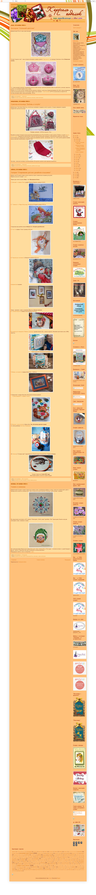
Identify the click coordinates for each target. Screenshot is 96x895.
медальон (25, 861)
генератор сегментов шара (19, 854)
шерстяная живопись (34, 868)
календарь (36, 858)
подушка (19, 863)
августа (77, 157)
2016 (75, 137)
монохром (33, 97)
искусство (30, 858)
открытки (42, 862)
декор (39, 854)
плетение (76, 862)
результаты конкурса (65, 863)
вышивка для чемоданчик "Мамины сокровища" (23, 331)
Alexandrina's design (61, 868)
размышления (53, 863)
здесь (25, 176)
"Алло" (13, 229)
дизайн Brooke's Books (48, 856)
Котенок (14, 454)
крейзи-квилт (80, 858)
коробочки (75, 858)
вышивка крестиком (23, 97)
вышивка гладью (15, 853)
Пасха (54, 862)
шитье (41, 868)
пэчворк (45, 863)
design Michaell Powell (29, 869)
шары (17, 868)
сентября (78, 156)
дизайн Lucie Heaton (47, 857)
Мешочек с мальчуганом (17, 424)
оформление (14, 284)
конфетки (61, 858)
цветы (73, 867)
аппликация (29, 851)
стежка (39, 865)
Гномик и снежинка (18, 487)
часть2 (12, 136)
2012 (75, 177)
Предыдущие (67, 559)
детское (35, 480)
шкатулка (47, 868)
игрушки (23, 858)
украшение (34, 867)
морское (55, 861)
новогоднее (35, 556)
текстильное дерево (58, 865)
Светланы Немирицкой (25, 425)
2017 (75, 135)
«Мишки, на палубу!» (16, 372)
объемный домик (36, 862)
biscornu (67, 868)
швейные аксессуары (36, 165)
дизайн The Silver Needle (74, 857)
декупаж (44, 854)
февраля (78, 168)
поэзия (32, 863)
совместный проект (39, 97)
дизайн (55, 854)
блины (56, 851)
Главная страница (41, 559)
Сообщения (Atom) (22, 562)
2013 (75, 175)
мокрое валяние (38, 861)
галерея (31, 480)
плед (72, 862)
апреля (77, 164)
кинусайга (51, 858)
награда (75, 861)
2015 (75, 172)
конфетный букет (68, 858)
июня (77, 161)
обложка (20, 862)
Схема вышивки (46, 91)
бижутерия (41, 851)
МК (29, 861)
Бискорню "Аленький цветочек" (23, 28)
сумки (47, 865)
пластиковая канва (65, 862)
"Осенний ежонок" (16, 311)
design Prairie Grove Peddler (56, 869)
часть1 (67, 134)
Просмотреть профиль (78, 61)
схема (51, 865)
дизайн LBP (32, 857)
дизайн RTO (54, 857)
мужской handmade (62, 861)
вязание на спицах (75, 853)
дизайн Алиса (60, 854)
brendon (76, 40)
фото (55, 867)
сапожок (77, 863)
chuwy (50, 878)
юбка (51, 868)
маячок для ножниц (17, 861)
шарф (13, 868)
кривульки (29, 97)
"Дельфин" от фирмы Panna (18, 182)
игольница (25, 165)
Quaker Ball (20, 870)
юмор (55, 868)
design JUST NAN (20, 869)
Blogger (58, 878)
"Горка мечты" (46, 59)
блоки (60, 851)
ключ (16, 136)
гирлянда (27, 854)
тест (64, 865)
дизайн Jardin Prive (15, 857)
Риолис (72, 863)
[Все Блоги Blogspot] (73, 343)
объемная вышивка (27, 862)
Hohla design (70, 869)
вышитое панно (58, 853)
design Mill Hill (47, 869)
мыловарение (69, 861)
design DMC (78, 868)
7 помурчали (24, 96)
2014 (75, 174)
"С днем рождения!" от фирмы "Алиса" (21, 396)
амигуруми (19, 851)
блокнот (65, 851)
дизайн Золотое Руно (80, 854)
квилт (47, 858)
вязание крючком (66, 853)
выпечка (80, 851)
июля (77, 159)
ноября (77, 140)
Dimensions (65, 869)
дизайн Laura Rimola (24, 857)
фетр (45, 867)
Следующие (13, 559)
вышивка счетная (26, 480)
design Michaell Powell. (39, 869)
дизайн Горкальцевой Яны (28, 556)
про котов (37, 863)
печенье (58, 862)
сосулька (35, 865)
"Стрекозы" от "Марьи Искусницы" (20, 204)
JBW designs (76, 869)
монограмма (44, 861)
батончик (35, 851)
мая (76, 163)
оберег (16, 862)
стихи (43, 865)
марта (77, 166)
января (77, 170)
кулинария (22, 860)
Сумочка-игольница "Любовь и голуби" (25, 104)
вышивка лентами (40, 853)
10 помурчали (24, 554)
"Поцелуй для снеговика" (17, 257)
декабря (77, 139)
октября (77, 154)
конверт (56, 858)
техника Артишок (76, 865)
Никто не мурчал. (25, 478)
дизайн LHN (38, 857)
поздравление (26, 863)
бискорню (17, 97)
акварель (14, 851)
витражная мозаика (72, 851)
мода (32, 861)
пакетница (49, 862)
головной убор (33, 854)
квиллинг (42, 858)
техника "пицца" (69, 865)
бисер (45, 851)
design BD (72, 868)
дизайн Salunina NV (63, 857)
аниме (24, 851)
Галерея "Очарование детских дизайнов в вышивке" (31, 172)
